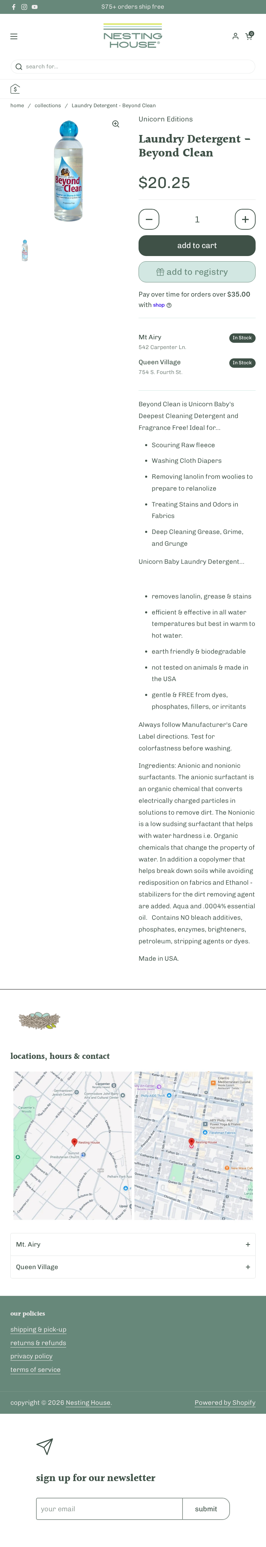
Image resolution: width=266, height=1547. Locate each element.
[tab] (133, 1244)
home (17, 105)
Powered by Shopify (225, 1402)
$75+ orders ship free (132, 7)
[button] (149, 219)
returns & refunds (38, 1343)
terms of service (35, 1370)
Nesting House (88, 1402)
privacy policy (31, 1356)
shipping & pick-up (38, 1329)
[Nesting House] (133, 36)
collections (48, 105)
